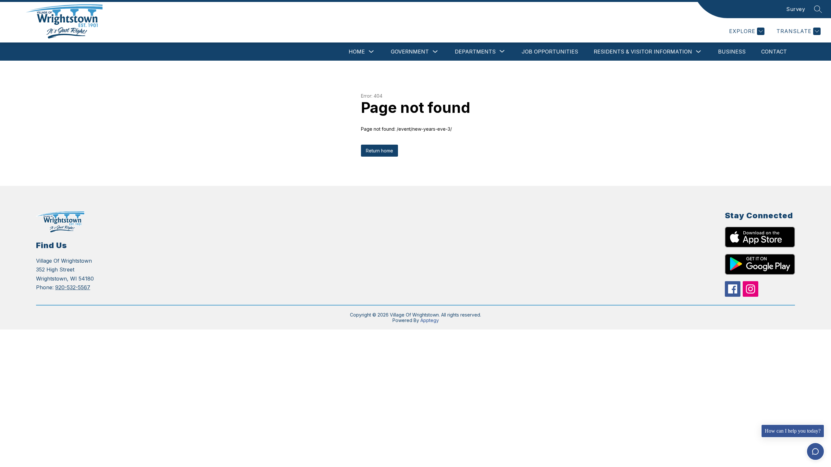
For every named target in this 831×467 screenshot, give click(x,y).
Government (410, 51)
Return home (379, 150)
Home (357, 51)
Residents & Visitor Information (643, 51)
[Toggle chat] (815, 451)
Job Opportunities (550, 51)
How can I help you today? (793, 431)
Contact (774, 51)
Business (732, 51)
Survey (795, 9)
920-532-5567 (72, 287)
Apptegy (429, 320)
